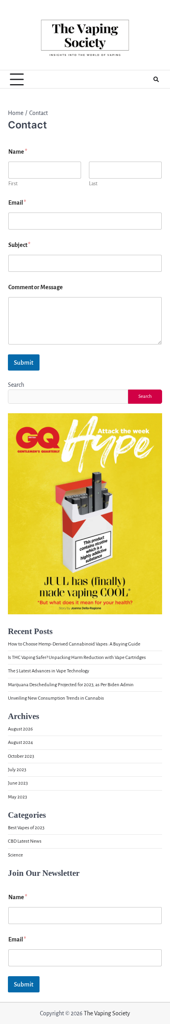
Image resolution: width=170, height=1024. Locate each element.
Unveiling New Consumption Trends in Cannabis (56, 698)
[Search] (156, 79)
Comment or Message (35, 287)
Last (93, 183)
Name (17, 897)
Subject (19, 245)
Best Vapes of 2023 (26, 827)
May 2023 (17, 797)
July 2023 (17, 769)
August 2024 (20, 742)
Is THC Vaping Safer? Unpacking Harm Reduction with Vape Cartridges (77, 657)
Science (15, 855)
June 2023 (18, 783)
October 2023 (21, 756)
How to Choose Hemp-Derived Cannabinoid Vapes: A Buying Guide (74, 644)
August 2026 (20, 729)
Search (16, 385)
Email (17, 203)
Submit (24, 362)
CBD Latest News (25, 841)
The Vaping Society (107, 1013)
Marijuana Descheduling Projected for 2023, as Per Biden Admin (71, 684)
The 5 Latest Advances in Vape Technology (48, 671)
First (12, 183)
